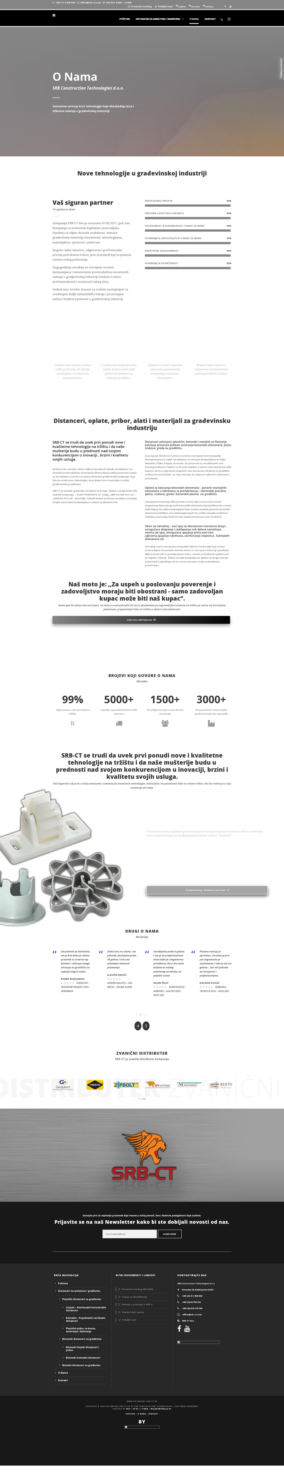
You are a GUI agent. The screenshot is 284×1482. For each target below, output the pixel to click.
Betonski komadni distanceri (83, 1357)
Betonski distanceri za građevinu (81, 1339)
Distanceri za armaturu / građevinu (158, 19)
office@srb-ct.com (192, 1314)
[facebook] (225, 6)
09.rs (136, 1409)
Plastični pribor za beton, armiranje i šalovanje (81, 1330)
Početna (124, 19)
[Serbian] (208, 7)
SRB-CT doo (188, 1320)
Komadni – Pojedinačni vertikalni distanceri (85, 1319)
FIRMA (145, 1409)
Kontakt (210, 19)
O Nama (194, 19)
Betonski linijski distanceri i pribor (82, 1349)
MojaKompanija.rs (161, 1409)
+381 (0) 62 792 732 (191, 1302)
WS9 (128, 1409)
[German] (194, 7)
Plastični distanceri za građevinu (81, 1299)
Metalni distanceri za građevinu (81, 1365)
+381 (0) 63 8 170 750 (192, 1308)
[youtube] (230, 6)
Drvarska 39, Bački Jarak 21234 (197, 1289)
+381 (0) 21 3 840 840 (192, 1296)
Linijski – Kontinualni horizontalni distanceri (86, 1309)
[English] (181, 7)
